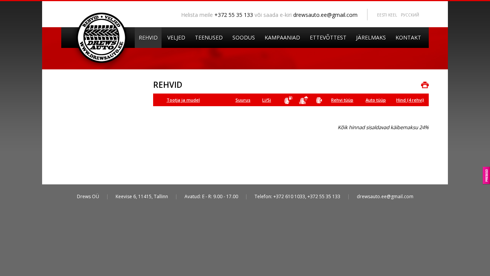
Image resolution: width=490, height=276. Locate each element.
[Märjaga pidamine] (306, 100)
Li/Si (266, 100)
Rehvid (148, 37)
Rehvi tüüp (342, 100)
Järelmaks (371, 37)
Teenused (209, 37)
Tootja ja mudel (183, 100)
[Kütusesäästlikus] (291, 100)
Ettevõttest (328, 37)
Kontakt (408, 37)
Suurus (242, 100)
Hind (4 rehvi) (410, 100)
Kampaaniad (282, 37)
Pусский (410, 15)
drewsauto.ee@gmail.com (325, 14)
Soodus (243, 37)
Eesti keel (387, 15)
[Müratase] (321, 100)
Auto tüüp (376, 100)
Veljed (176, 37)
